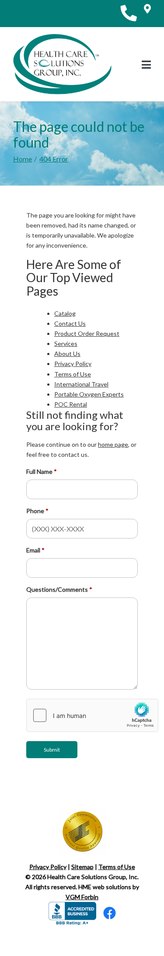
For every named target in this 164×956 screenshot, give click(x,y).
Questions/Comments (57, 589)
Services (65, 343)
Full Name (39, 471)
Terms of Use (72, 374)
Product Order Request (86, 333)
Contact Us (70, 323)
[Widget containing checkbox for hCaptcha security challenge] (92, 715)
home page (113, 444)
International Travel (81, 384)
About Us (67, 353)
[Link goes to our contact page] (147, 13)
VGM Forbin (82, 897)
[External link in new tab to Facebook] (110, 915)
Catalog (65, 313)
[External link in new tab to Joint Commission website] (82, 829)
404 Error (53, 159)
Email (33, 550)
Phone (35, 510)
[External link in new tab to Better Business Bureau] (73, 912)
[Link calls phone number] (129, 13)
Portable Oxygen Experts (89, 394)
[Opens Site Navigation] (146, 64)
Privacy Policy (72, 363)
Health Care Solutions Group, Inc (92, 876)
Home (22, 159)
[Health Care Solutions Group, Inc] (62, 64)
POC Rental (70, 404)
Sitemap (82, 866)
